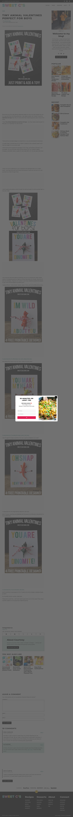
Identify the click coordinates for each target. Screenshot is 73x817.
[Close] (56, 397)
